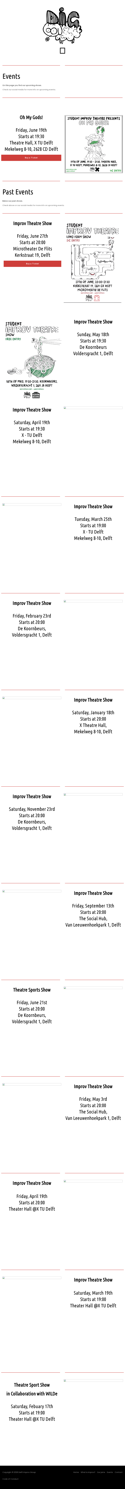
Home (76, 1472)
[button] (62, 50)
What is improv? (88, 1472)
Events (110, 1472)
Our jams (101, 1472)
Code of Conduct (10, 1479)
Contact (119, 1472)
